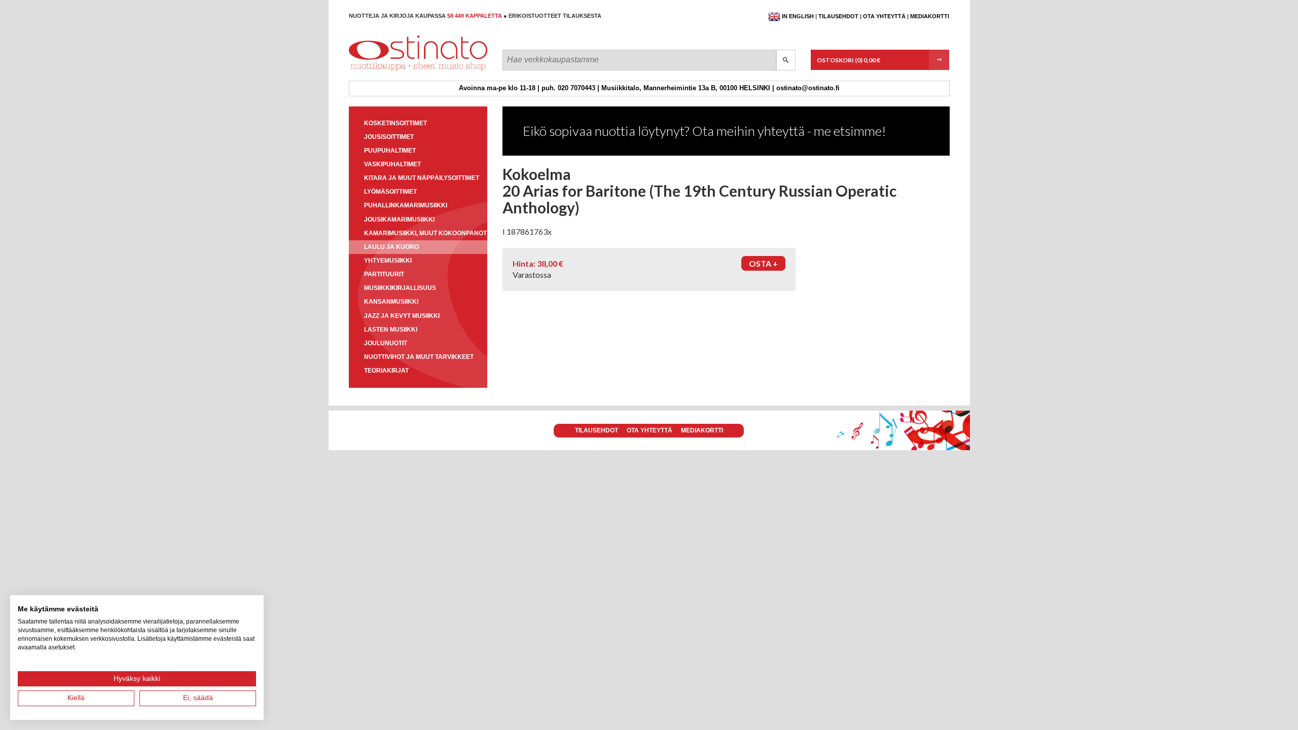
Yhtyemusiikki (388, 260)
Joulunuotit (385, 343)
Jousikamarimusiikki (399, 219)
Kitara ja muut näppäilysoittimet (421, 177)
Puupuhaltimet (390, 150)
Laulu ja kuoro (391, 246)
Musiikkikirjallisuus (400, 287)
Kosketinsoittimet (395, 123)
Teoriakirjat (386, 370)
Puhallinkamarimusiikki (405, 205)
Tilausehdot (838, 16)
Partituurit (384, 274)
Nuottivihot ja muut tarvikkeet (419, 356)
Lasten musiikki (390, 329)
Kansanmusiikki (391, 301)
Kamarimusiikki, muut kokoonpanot (425, 233)
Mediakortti (929, 16)
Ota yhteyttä (884, 16)
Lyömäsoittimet (390, 191)
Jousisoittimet (389, 136)
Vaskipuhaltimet (392, 164)
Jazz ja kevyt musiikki (402, 315)
